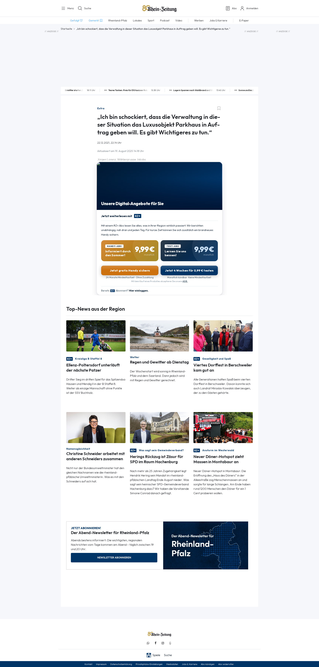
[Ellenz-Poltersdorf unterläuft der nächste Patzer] (96, 335)
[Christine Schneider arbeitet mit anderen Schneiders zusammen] (96, 427)
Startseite (66, 28)
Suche (87, 8)
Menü (70, 8)
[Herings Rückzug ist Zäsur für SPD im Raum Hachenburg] (159, 427)
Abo (234, 8)
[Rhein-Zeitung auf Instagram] (163, 643)
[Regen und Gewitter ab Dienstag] (159, 335)
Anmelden (252, 8)
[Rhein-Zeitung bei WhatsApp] (148, 643)
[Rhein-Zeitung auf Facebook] (155, 643)
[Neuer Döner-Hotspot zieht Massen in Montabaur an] (223, 427)
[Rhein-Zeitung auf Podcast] (170, 643)
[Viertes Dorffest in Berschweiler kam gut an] (223, 335)
